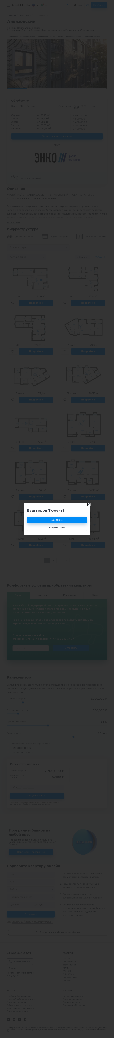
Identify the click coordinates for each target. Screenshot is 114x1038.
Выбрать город (57, 527)
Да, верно (57, 520)
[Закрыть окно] (88, 504)
